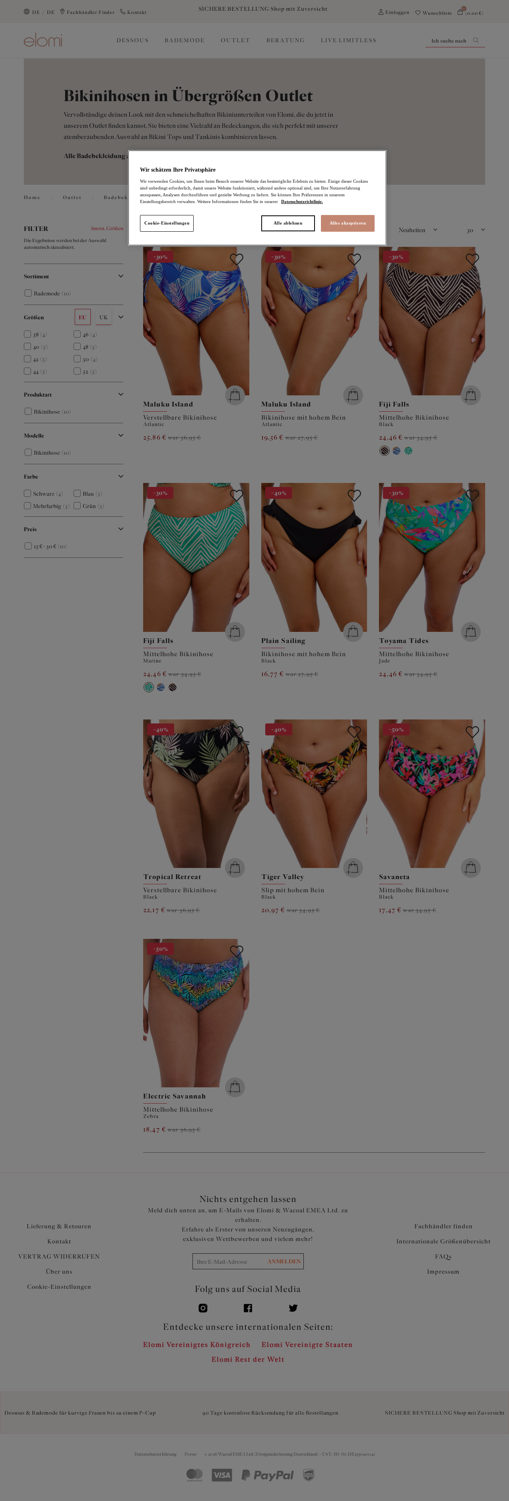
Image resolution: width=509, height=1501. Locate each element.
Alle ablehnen (288, 223)
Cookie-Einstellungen (166, 223)
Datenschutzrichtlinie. (302, 201)
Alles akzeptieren (348, 223)
